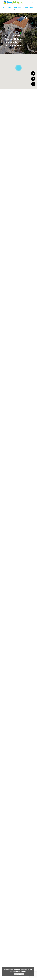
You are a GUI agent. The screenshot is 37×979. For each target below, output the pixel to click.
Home (3, 7)
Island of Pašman (28, 7)
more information (21, 971)
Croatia (9, 7)
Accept (19, 974)
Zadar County (17, 7)
